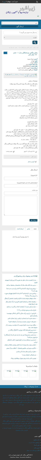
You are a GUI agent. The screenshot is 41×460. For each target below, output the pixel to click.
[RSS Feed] (37, 1)
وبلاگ (25, 386)
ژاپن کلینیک (36, 445)
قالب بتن (37, 450)
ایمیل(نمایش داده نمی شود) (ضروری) (27, 182)
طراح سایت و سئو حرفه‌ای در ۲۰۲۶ (26, 310)
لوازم (34, 47)
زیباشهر (37, 442)
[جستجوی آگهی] (34, 42)
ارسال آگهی (19, 26)
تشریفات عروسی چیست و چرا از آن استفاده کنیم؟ (22, 321)
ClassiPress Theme (14, 457)
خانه (37, 47)
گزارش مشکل (31, 161)
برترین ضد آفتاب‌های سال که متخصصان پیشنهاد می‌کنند (21, 285)
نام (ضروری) (34, 175)
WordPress (28, 457)
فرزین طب (36, 448)
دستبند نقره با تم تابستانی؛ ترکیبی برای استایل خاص (22, 318)
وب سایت (34, 190)
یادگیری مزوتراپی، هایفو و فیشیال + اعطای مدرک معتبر (21, 348)
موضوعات (31, 386)
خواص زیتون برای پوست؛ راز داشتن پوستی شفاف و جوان (20, 345)
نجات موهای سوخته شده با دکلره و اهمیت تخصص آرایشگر (20, 298)
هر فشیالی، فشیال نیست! (29, 355)
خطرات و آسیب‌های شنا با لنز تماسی (26, 351)
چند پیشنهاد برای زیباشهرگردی (23, 276)
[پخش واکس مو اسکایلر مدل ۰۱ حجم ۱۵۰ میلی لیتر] (20, 75)
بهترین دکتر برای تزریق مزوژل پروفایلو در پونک (23, 358)
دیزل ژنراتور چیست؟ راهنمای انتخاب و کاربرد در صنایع (21, 306)
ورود (4, 1)
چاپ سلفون (36, 440)
